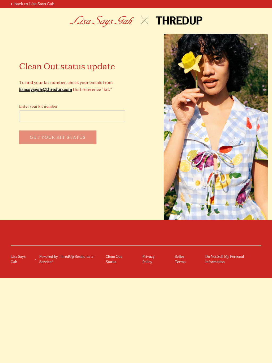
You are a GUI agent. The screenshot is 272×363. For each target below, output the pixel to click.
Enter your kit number (38, 106)
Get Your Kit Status (58, 137)
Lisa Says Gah (41, 3)
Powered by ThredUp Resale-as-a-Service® (67, 259)
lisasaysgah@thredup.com (45, 89)
